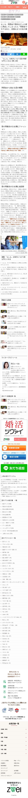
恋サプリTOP (3, 22)
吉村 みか (4, 609)
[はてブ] (17, 54)
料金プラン (10, 7)
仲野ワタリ (5, 649)
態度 (13, 19)
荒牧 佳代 (4, 547)
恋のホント (5, 565)
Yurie (3, 644)
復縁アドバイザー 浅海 (8, 549)
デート (18, 16)
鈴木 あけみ (5, 592)
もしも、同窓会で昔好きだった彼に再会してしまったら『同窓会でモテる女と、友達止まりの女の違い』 (14, 269)
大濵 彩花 (4, 576)
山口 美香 (4, 628)
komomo (4, 638)
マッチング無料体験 (24, 7)
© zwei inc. (14, 795)
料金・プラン (17, 760)
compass (4, 655)
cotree (4, 614)
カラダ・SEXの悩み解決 (8, 530)
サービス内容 (3, 7)
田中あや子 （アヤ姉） (8, 625)
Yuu (3, 611)
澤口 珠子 (4, 587)
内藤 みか (4, 574)
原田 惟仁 (4, 555)
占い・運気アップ (7, 522)
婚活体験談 (3, 765)
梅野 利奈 (4, 598)
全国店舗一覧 (14, 724)
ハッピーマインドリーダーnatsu (10, 617)
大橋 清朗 (5, 579)
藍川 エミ (4, 541)
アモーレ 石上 (6, 544)
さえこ (4, 584)
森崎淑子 (4, 660)
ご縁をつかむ (11, 16)
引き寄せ (14, 49)
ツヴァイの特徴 (4, 760)
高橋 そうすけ (6, 595)
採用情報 (3, 773)
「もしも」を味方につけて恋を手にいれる (15, 22)
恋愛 (4, 14)
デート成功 (5, 525)
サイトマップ (4, 768)
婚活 (4, 16)
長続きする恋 (5, 506)
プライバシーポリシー (6, 775)
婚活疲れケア (5, 517)
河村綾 (4, 657)
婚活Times (16, 765)
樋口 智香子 (5, 557)
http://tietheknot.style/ (7, 390)
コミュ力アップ (6, 19)
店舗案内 (17, 7)
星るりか (4, 646)
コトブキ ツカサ (6, 568)
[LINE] (24, 54)
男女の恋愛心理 (19, 14)
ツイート (10, 54)
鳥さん (4, 619)
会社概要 (16, 770)
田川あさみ (5, 663)
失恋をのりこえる (7, 520)
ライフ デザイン (6, 571)
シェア (4, 54)
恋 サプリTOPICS (7, 563)
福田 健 (4, 552)
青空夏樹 (4, 633)
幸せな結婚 (5, 514)
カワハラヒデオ (6, 622)
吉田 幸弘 (4, 606)
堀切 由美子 (5, 560)
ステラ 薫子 (5, 590)
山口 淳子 (4, 603)
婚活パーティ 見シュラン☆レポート (11, 582)
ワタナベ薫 (5, 601)
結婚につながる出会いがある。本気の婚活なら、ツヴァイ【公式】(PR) (14, 251)
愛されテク (10, 14)
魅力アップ (5, 503)
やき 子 (4, 641)
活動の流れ (16, 763)
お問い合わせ (17, 773)
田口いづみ (5, 51)
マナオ (4, 652)
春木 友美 (4, 630)
